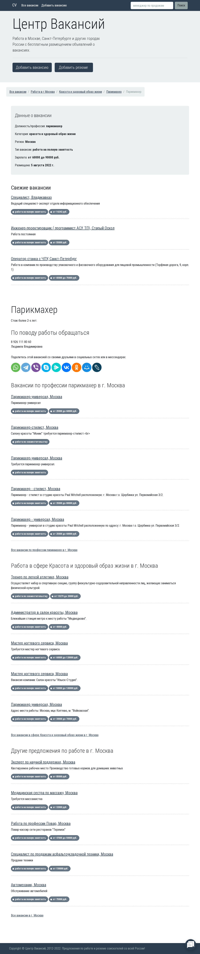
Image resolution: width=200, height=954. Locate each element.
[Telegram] (25, 367)
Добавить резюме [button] (73, 67)
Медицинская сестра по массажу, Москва (44, 792)
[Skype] (46, 367)
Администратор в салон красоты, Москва (44, 612)
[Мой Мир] (86, 367)
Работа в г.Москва (43, 92)
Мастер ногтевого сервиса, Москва (39, 643)
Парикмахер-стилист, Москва (34, 427)
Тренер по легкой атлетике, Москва (39, 577)
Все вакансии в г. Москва (27, 915)
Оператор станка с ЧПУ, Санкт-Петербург (44, 258)
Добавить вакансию (54, 5)
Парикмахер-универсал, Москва (36, 396)
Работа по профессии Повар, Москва (41, 823)
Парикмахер (114, 92)
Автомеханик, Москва (28, 884)
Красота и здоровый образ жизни (80, 92)
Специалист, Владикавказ (31, 197)
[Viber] (36, 367)
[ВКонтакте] (66, 367)
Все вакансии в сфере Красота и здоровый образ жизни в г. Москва (54, 735)
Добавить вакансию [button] (32, 67)
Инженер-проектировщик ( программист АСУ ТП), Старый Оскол (62, 228)
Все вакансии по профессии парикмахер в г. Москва (44, 550)
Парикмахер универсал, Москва (36, 704)
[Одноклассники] (76, 367)
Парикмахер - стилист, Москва (35, 488)
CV (14, 5)
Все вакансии (29, 5)
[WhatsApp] (15, 367)
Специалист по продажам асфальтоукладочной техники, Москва (62, 854)
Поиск (181, 5)
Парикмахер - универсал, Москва (37, 519)
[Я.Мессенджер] (56, 367)
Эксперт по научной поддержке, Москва (43, 762)
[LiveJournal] (97, 367)
